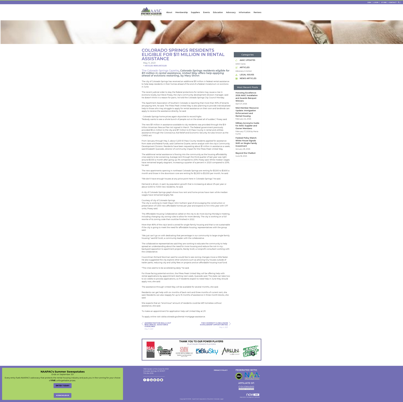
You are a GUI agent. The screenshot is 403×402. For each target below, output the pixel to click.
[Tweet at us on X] (148, 380)
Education (218, 12)
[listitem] (370, 2)
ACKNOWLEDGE (62, 395)
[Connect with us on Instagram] (154, 380)
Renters (257, 12)
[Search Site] (399, 2)
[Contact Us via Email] (161, 380)
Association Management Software (250, 397)
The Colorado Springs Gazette (160, 70)
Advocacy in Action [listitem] (244, 71)
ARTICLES (149, 65)
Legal (221, 399)
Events (206, 12)
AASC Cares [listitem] (241, 64)
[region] (215, 325)
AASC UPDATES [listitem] (247, 60)
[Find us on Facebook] (144, 380)
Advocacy (231, 12)
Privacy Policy (220, 370)
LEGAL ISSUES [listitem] (247, 75)
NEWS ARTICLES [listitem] (248, 78)
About (169, 12)
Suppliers (195, 12)
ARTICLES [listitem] (245, 67)
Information (244, 12)
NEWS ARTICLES (160, 65)
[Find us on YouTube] (158, 380)
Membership (181, 12)
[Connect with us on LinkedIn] (151, 380)
